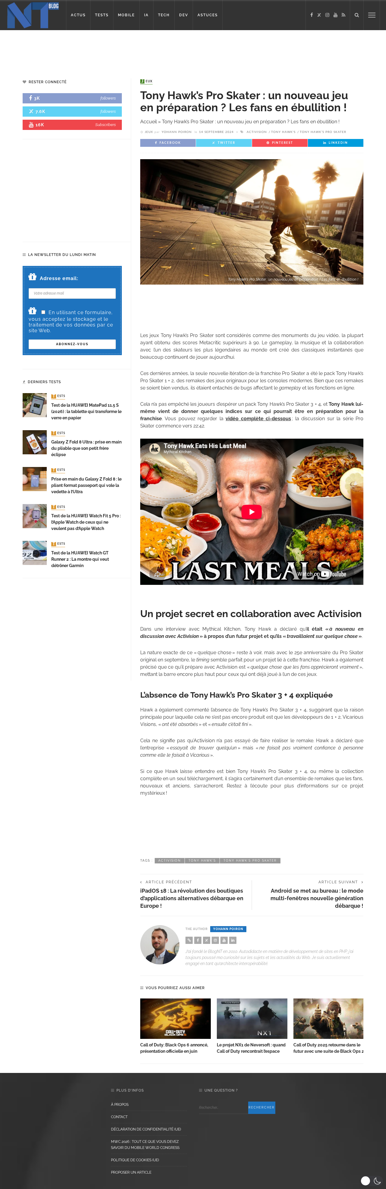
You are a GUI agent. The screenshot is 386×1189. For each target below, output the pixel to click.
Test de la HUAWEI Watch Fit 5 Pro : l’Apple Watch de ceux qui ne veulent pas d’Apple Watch (86, 522)
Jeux (147, 81)
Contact (119, 1117)
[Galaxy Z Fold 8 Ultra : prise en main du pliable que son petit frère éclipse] (35, 442)
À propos (119, 1104)
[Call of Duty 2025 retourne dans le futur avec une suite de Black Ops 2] (328, 1018)
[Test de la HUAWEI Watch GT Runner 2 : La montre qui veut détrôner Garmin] (35, 552)
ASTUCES (208, 15)
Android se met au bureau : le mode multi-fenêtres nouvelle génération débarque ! (317, 898)
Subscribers (105, 124)
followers (108, 98)
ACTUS (78, 15)
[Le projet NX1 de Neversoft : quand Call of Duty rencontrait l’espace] (252, 1018)
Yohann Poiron (177, 132)
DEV (183, 15)
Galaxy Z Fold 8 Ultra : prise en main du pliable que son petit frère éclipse (86, 448)
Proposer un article (131, 1172)
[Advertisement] (116, 49)
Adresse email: (59, 278)
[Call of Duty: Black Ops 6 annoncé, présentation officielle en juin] (175, 1018)
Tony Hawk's (283, 132)
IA (146, 15)
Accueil (148, 122)
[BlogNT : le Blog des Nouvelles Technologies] (33, 14)
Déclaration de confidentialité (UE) (146, 1129)
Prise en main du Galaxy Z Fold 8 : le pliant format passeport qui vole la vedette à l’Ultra (86, 485)
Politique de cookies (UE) (135, 1160)
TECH (164, 15)
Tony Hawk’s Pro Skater (323, 132)
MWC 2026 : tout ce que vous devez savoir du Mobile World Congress (145, 1145)
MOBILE (126, 15)
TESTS (102, 15)
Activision (257, 132)
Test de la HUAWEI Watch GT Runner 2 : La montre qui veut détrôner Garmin (80, 559)
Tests (58, 396)
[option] (175, 1026)
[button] (371, 1181)
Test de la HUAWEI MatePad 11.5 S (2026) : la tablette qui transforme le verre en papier (86, 411)
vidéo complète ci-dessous (258, 418)
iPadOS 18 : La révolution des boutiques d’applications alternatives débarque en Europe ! (191, 898)
